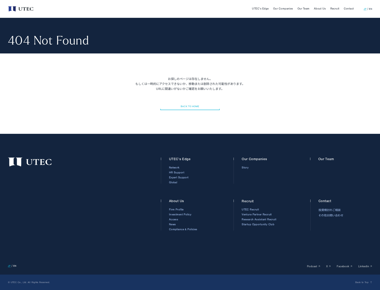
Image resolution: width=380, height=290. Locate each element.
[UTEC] (20, 8)
